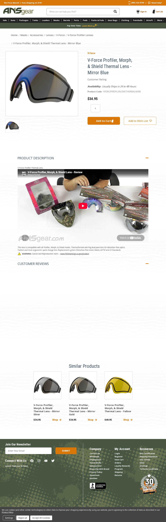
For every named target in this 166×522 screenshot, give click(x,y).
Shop (55, 419)
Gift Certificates (147, 453)
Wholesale (94, 456)
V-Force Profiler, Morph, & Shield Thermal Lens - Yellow (118, 408)
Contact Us (95, 453)
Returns (118, 475)
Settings (9, 517)
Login (117, 453)
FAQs (142, 463)
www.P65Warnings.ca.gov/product (74, 254)
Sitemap (143, 466)
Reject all (22, 517)
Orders (118, 463)
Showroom (94, 475)
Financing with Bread (99, 469)
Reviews (93, 478)
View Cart (119, 459)
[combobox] (83, 11)
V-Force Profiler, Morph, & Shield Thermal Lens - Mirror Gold (82, 410)
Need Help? (156, 3)
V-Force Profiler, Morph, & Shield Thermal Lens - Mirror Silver (47, 410)
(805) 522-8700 (137, 2)
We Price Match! (11, 3)
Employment (95, 459)
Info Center (145, 459)
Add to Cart (47, 387)
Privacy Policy (96, 472)
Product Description (36, 158)
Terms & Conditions (149, 469)
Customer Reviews (33, 263)
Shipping (119, 472)
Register (119, 456)
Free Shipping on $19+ (32, 3)
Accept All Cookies (41, 517)
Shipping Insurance (148, 456)
